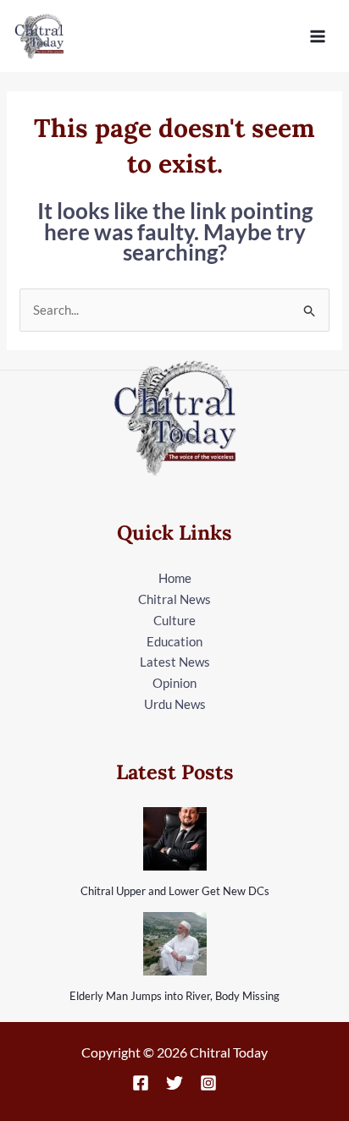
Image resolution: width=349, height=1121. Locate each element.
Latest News (175, 661)
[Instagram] (208, 1082)
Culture (174, 620)
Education (174, 641)
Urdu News (175, 704)
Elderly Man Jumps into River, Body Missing (174, 996)
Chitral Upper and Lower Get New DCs (174, 891)
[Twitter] (174, 1082)
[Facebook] (140, 1082)
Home (174, 577)
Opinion (174, 682)
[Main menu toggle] (318, 36)
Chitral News (174, 599)
